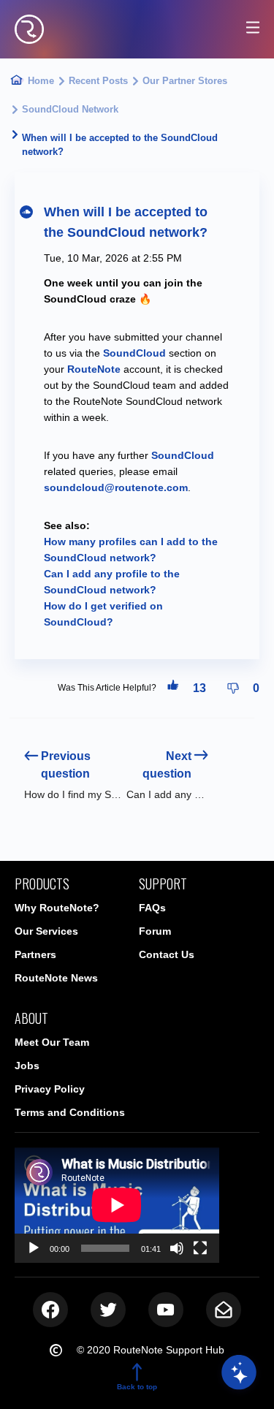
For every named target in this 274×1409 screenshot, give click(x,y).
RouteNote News (56, 978)
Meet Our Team (52, 1042)
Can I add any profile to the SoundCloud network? (167, 794)
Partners (35, 954)
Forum (155, 931)
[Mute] (177, 1248)
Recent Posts (98, 80)
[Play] (33, 1248)
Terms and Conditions (70, 1112)
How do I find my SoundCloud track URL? (74, 794)
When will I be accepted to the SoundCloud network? (121, 144)
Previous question (66, 765)
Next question (166, 765)
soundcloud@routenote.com (116, 487)
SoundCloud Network (70, 109)
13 (199, 688)
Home (41, 80)
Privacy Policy (50, 1089)
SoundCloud (182, 455)
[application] (117, 1205)
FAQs (152, 908)
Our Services (46, 931)
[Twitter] (108, 1309)
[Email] (223, 1309)
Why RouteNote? (57, 908)
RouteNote (94, 369)
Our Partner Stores (184, 80)
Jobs (27, 1065)
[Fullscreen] (200, 1248)
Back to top (137, 1387)
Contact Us (166, 954)
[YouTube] (166, 1309)
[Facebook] (50, 1309)
